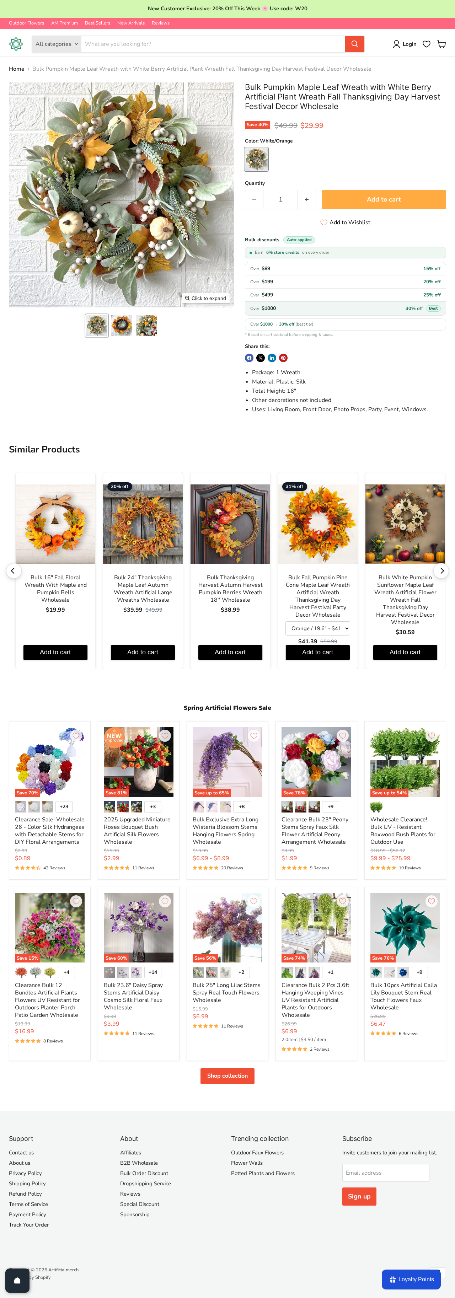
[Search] (354, 44)
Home (17, 69)
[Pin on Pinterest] (283, 358)
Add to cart (55, 652)
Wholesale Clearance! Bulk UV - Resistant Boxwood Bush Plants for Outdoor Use (402, 831)
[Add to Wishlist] (76, 735)
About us (19, 1162)
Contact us (21, 1152)
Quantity (255, 183)
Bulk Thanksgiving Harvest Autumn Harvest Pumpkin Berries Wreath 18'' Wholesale (230, 589)
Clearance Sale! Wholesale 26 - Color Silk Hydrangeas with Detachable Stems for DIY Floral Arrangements (50, 831)
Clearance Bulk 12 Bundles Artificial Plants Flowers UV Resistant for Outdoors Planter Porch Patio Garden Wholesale (47, 1000)
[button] (96, 325)
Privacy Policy (25, 1173)
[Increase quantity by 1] (307, 199)
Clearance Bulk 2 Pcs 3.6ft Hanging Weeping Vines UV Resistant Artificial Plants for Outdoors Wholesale (315, 1000)
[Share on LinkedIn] (272, 358)
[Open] (17, 1280)
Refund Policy (25, 1193)
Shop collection (227, 1076)
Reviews (161, 23)
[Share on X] (260, 358)
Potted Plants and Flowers (263, 1173)
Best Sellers (97, 23)
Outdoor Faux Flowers (257, 1152)
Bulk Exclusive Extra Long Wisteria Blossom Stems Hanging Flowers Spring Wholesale (225, 831)
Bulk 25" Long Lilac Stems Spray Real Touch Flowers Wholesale (227, 992)
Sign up (359, 1196)
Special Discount (139, 1204)
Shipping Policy (27, 1183)
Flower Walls (247, 1162)
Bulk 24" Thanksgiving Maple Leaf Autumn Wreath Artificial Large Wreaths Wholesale (143, 589)
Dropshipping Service (145, 1183)
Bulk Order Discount (144, 1173)
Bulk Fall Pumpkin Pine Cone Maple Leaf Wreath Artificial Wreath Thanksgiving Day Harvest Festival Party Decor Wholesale (318, 596)
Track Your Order (29, 1224)
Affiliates (130, 1152)
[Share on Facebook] (249, 358)
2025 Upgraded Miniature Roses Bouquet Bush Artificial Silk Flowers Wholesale (137, 831)
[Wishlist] (426, 44)
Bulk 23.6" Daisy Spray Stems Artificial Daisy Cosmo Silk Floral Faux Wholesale (133, 996)
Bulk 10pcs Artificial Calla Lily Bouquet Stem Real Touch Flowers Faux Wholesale (403, 996)
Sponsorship (135, 1214)
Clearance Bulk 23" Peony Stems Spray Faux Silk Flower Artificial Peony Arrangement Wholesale (315, 831)
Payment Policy (27, 1214)
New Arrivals (131, 23)
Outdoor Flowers (26, 23)
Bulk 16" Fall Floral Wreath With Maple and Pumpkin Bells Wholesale (56, 589)
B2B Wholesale (139, 1162)
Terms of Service (28, 1204)
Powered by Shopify (30, 1277)
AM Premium (64, 23)
